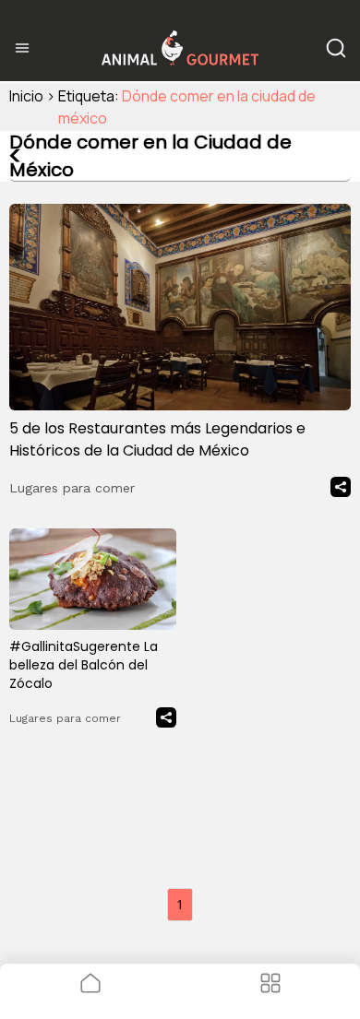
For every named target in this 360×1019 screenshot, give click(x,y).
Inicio (26, 96)
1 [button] (180, 904)
